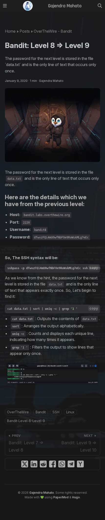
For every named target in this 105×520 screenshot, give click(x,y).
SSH (55, 412)
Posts (25, 31)
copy (93, 267)
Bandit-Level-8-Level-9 (26, 421)
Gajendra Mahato (41, 492)
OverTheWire (18, 412)
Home (10, 31)
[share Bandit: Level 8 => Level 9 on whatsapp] (61, 464)
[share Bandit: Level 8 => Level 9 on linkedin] (34, 464)
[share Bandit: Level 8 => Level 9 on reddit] (43, 464)
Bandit (41, 412)
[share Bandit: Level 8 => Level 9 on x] (24, 464)
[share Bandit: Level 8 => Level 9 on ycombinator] (80, 464)
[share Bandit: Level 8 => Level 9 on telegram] (71, 464)
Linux (70, 412)
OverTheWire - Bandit (53, 31)
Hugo (76, 497)
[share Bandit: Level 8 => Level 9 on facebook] (52, 464)
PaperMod (61, 497)
